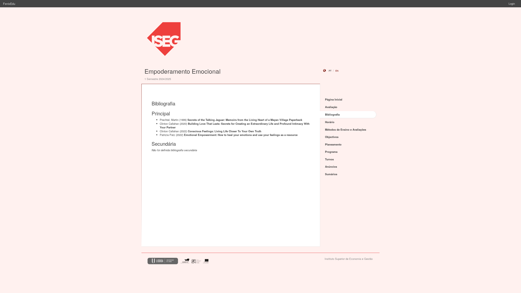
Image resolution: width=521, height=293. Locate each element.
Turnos (329, 159)
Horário (329, 122)
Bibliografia (332, 114)
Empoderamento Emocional (182, 71)
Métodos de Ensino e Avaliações (345, 129)
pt (330, 70)
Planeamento (333, 144)
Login (512, 3)
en (336, 70)
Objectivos (331, 137)
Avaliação (331, 107)
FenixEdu (9, 4)
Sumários (331, 174)
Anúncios (331, 166)
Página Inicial (333, 99)
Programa (331, 152)
